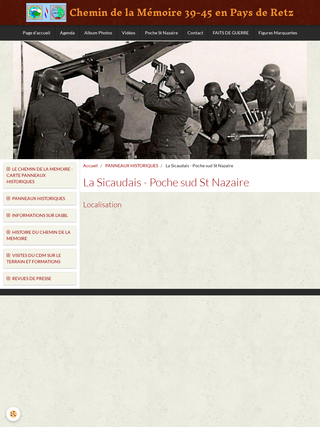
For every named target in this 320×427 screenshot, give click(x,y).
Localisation (102, 204)
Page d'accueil (36, 32)
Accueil (90, 165)
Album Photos (98, 32)
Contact (195, 32)
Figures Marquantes (277, 32)
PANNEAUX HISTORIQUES (131, 165)
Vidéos (128, 32)
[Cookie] (13, 414)
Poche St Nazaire (161, 32)
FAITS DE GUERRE (231, 32)
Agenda (67, 32)
